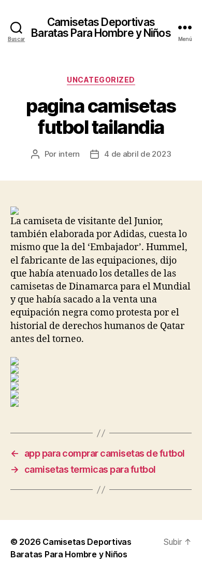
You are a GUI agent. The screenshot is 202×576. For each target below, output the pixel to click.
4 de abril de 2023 (137, 154)
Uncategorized (101, 79)
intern (69, 154)
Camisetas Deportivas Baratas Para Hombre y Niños (100, 27)
